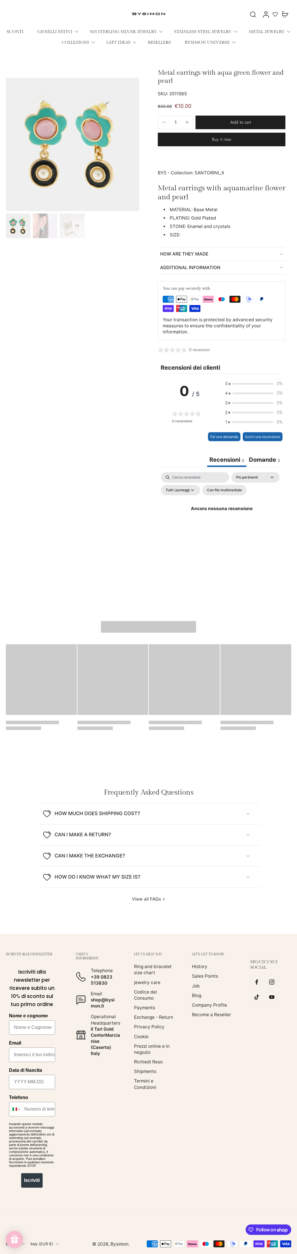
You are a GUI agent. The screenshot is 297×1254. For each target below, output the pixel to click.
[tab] (264, 460)
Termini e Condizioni (145, 1084)
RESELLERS (159, 42)
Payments (144, 1007)
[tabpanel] (221, 522)
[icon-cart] (284, 14)
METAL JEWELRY (267, 31)
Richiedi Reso (148, 1062)
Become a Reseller (211, 1014)
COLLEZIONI (75, 42)
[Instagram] (271, 982)
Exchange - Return (153, 1017)
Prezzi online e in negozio (152, 1049)
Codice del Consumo (145, 995)
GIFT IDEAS (118, 42)
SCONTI (15, 31)
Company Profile (209, 1005)
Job (196, 985)
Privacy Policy (149, 1027)
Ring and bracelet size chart (153, 969)
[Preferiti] (275, 14)
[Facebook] (256, 982)
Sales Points (205, 976)
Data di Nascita (25, 1070)
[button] (240, 122)
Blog (196, 995)
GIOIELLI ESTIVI (55, 31)
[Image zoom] (72, 144)
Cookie (141, 1036)
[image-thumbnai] (18, 225)
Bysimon (119, 1244)
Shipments (145, 1071)
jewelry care (147, 982)
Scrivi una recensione (262, 437)
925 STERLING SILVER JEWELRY (123, 31)
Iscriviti (32, 1180)
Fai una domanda (224, 437)
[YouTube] (271, 997)
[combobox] (15, 1109)
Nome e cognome (28, 1015)
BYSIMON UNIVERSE (207, 42)
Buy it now (221, 139)
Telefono (18, 1097)
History (199, 966)
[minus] (164, 122)
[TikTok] (256, 997)
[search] (253, 14)
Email (15, 1043)
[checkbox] (224, 490)
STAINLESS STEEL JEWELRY (202, 31)
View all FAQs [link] (146, 899)
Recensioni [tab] (226, 459)
